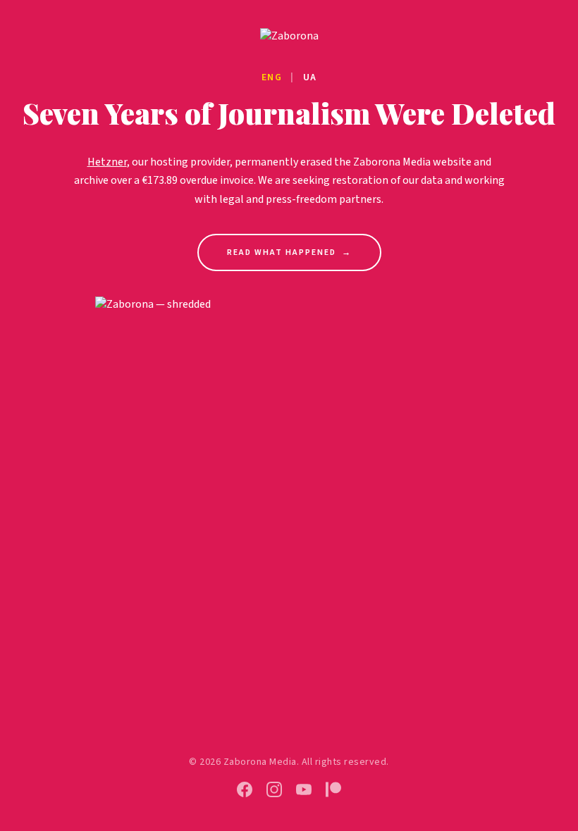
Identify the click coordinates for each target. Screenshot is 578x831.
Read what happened (289, 252)
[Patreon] (333, 789)
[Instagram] (274, 789)
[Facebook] (244, 789)
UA (310, 77)
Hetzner (107, 162)
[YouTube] (304, 789)
